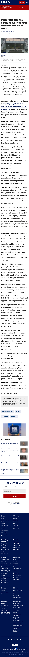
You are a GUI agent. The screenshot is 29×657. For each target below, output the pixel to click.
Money (15, 588)
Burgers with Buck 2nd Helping (5, 577)
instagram (17, 639)
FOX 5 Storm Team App (16, 524)
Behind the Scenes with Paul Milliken (6, 571)
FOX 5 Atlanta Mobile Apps (4, 533)
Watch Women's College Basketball (18, 624)
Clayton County (11, 33)
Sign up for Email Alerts (17, 569)
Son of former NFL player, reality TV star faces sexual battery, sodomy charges (10, 450)
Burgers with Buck (5, 544)
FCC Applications (17, 577)
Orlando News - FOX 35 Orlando (5, 609)
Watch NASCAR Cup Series (17, 614)
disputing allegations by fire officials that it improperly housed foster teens (14, 106)
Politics (3, 527)
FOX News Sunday (5, 536)
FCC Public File (17, 575)
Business (15, 594)
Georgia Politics (5, 592)
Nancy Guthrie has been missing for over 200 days (10, 463)
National (3, 523)
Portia (2, 565)
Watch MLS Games (16, 631)
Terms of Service (15, 505)
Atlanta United (16, 547)
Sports (15, 540)
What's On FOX (5, 582)
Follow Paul (4, 547)
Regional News (4, 602)
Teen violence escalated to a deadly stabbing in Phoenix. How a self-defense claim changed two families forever (10, 471)
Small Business (17, 597)
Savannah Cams (17, 522)
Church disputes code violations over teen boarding (12, 54)
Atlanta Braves (17, 542)
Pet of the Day (5, 549)
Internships (16, 573)
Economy (15, 592)
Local (2, 518)
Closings (15, 518)
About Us (16, 557)
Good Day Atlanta (4, 541)
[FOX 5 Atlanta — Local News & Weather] (5, 2)
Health (2, 529)
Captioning (16, 579)
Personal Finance (17, 590)
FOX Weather (16, 529)
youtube (8, 639)
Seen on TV (16, 561)
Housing (5, 416)
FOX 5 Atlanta (4, 33)
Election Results (5, 594)
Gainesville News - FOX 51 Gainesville (5, 612)
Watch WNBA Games (16, 627)
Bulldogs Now (4, 568)
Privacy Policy (16, 503)
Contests (15, 563)
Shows (3, 557)
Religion (14, 416)
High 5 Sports (16, 549)
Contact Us (16, 567)
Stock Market (16, 595)
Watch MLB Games (16, 611)
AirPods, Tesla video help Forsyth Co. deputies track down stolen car (9, 442)
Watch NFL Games (18, 605)
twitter (14, 639)
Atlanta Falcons (17, 544)
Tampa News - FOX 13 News (5, 606)
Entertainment (4, 530)
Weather (16, 516)
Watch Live (21, 2)
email (20, 639)
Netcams (15, 520)
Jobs (14, 572)
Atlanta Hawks (16, 545)
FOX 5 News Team (18, 565)
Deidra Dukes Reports (4, 574)
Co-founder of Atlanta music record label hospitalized (10, 456)
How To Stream (17, 559)
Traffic (15, 527)
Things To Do (4, 553)
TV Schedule (4, 584)
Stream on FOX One (17, 602)
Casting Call (4, 545)
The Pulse (3, 561)
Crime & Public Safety (5, 520)
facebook (11, 639)
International (4, 525)
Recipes (3, 551)
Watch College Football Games (17, 608)
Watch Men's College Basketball (18, 621)
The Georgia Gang (5, 567)
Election (4, 588)
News (18, 411)
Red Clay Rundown (6, 563)
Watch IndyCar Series (17, 618)
